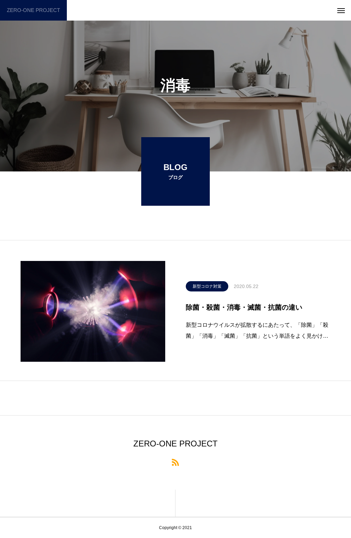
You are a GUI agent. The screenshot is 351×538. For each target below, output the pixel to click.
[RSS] (175, 462)
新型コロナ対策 (207, 286)
